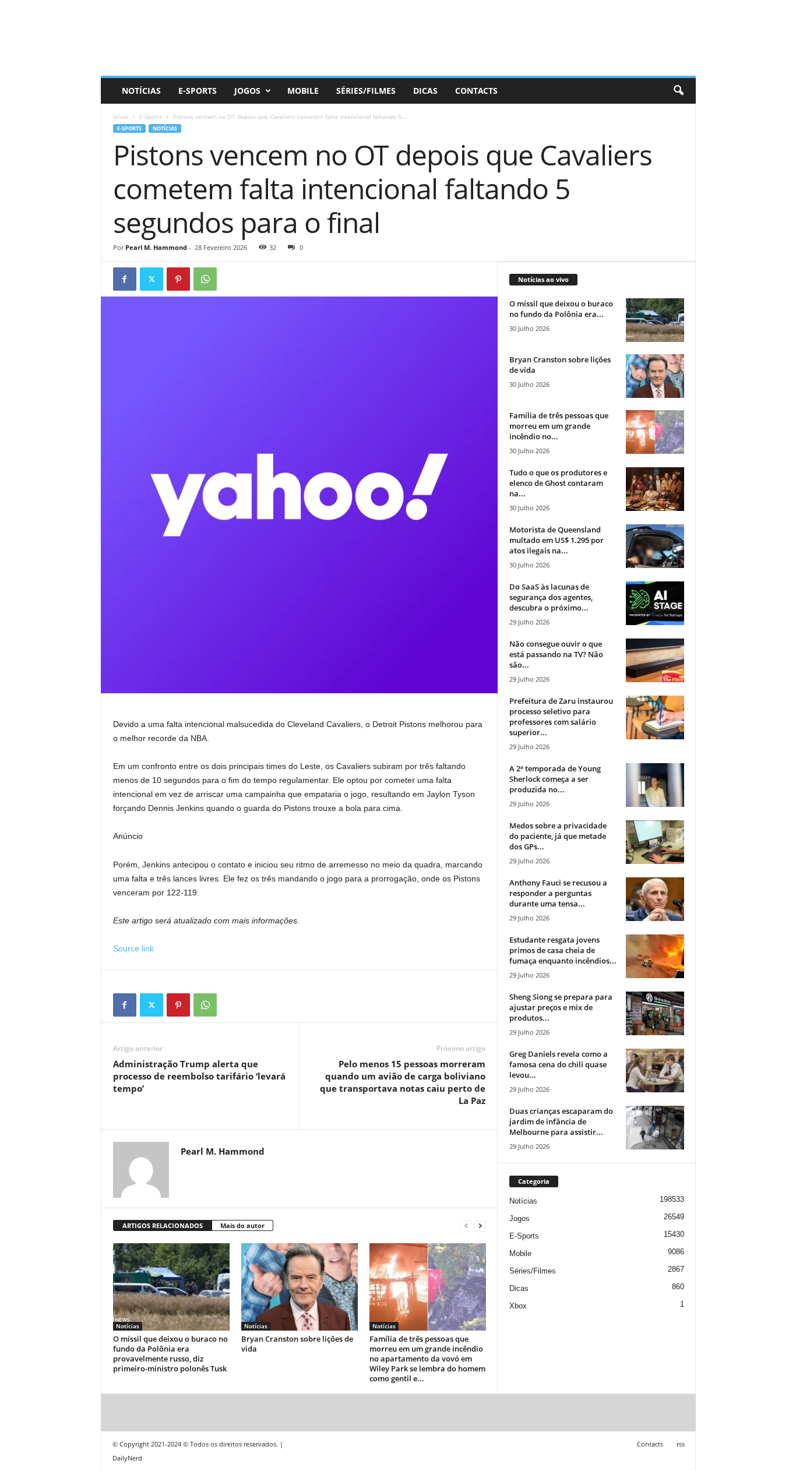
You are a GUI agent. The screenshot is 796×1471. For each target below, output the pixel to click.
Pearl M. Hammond (156, 247)
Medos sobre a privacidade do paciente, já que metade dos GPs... (558, 836)
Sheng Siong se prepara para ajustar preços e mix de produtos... (560, 1007)
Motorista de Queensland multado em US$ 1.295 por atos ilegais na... (556, 540)
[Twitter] (151, 279)
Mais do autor (242, 1225)
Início (120, 116)
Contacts (476, 90)
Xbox (518, 1305)
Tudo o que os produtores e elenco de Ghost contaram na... (558, 483)
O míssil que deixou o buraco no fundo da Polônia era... (561, 308)
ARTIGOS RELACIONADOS (162, 1225)
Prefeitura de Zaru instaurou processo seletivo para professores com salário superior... (561, 717)
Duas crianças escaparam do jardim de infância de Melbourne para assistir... (561, 1121)
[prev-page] (466, 1226)
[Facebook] (124, 279)
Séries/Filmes (366, 90)
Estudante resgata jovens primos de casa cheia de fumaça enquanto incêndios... (563, 950)
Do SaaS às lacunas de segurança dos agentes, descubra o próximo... (551, 597)
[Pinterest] (178, 279)
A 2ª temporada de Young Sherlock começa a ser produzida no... (555, 779)
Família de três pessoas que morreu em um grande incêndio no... (558, 426)
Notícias (141, 90)
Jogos (247, 90)
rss (681, 1444)
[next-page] (480, 1226)
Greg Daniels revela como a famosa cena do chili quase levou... (558, 1064)
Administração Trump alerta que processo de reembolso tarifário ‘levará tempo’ (199, 1076)
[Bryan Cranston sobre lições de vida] (299, 1287)
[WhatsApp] (205, 279)
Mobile (303, 90)
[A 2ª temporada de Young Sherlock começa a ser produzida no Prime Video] (655, 785)
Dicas (425, 90)
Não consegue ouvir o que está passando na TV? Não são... (556, 654)
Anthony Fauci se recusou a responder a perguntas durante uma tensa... (558, 893)
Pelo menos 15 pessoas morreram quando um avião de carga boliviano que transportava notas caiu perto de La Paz (402, 1082)
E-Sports (197, 90)
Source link (133, 948)
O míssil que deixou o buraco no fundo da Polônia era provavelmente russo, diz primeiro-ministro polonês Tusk (170, 1354)
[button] (678, 91)
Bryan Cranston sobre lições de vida (297, 1344)
